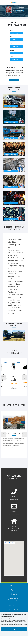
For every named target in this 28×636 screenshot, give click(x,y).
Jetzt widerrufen (14, 610)
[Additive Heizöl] (14, 134)
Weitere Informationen (14, 633)
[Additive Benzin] (14, 102)
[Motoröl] (14, 182)
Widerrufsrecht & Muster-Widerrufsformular (14, 605)
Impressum (15, 586)
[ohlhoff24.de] (14, 2)
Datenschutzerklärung (5, 626)
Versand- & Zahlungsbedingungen (14, 599)
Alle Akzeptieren (14, 629)
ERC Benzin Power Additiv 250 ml (13, 377)
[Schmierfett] (14, 166)
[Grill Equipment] (14, 198)
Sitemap (14, 594)
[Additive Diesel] (14, 118)
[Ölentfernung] (14, 150)
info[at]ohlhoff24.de (14, 514)
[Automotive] (14, 215)
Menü (2, 2)
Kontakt (15, 590)
